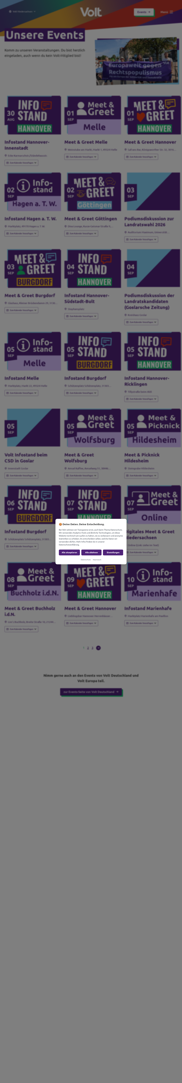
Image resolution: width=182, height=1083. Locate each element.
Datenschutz (86, 559)
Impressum (97, 559)
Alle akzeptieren (69, 552)
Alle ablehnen (91, 552)
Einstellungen (113, 552)
